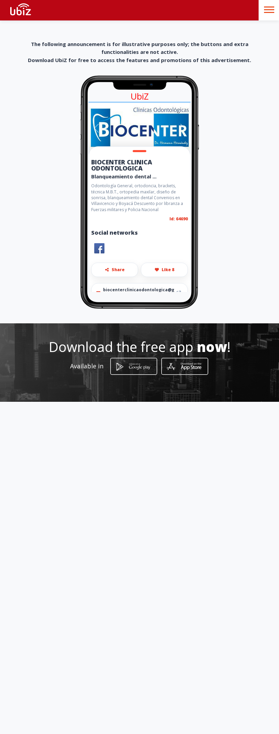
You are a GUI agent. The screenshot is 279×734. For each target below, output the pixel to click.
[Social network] (99, 248)
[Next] (182, 128)
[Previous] (96, 128)
